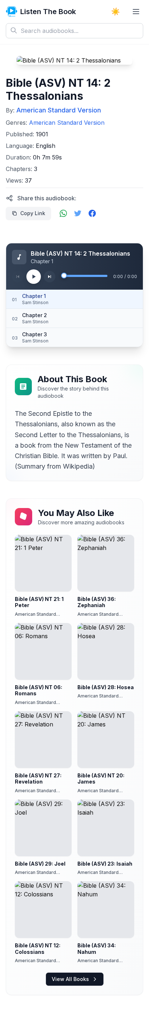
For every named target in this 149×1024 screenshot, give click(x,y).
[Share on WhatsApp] (63, 213)
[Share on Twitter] (77, 213)
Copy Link (32, 213)
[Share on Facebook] (92, 213)
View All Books (70, 979)
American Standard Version (58, 110)
